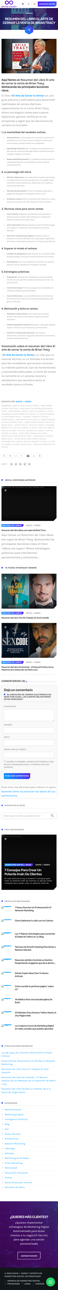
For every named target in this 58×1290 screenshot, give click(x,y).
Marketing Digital (14, 865)
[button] (50, 1281)
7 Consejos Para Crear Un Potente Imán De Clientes (23, 872)
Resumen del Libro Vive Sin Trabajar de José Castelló (25, 618)
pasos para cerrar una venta (32, 433)
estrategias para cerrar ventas (30, 439)
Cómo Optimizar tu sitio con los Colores (34, 920)
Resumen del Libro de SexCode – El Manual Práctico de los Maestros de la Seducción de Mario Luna (27, 668)
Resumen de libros (12, 525)
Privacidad (13, 1284)
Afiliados (9, 1153)
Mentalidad (11, 1167)
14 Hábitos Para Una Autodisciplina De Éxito (33, 1001)
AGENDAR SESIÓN (29, 1256)
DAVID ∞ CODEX (24, 402)
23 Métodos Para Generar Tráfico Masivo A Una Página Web (35, 1014)
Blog (7, 1124)
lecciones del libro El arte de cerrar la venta (24, 442)
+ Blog (27, 865)
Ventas (8, 1177)
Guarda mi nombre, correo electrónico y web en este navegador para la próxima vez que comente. (29, 764)
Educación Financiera (16, 1172)
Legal (27, 1284)
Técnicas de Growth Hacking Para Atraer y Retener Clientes (35, 948)
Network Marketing (15, 1143)
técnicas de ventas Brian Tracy (16, 436)
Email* (7, 737)
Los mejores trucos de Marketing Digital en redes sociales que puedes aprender (34, 1027)
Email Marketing (14, 1163)
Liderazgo (10, 1148)
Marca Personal (13, 1109)
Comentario (10, 706)
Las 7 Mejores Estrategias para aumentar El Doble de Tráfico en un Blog (35, 935)
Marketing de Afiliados (17, 1158)
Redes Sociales (13, 1134)
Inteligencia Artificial (16, 1119)
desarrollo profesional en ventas (18, 414)
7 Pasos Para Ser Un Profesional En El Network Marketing (33, 909)
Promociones (12, 1138)
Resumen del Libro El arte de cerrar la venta (30, 411)
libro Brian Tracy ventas (27, 420)
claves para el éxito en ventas (29, 425)
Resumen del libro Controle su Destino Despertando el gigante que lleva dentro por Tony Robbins (34, 962)
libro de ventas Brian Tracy (25, 406)
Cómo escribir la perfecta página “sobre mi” (34, 988)
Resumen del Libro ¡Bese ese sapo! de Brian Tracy (23, 530)
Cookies (40, 1284)
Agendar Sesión (47, 4)
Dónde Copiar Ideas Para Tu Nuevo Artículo (31, 975)
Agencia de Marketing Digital (23, 1281)
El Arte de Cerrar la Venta (27, 95)
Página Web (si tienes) (15, 749)
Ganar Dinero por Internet (18, 1182)
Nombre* (8, 725)
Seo (7, 1129)
